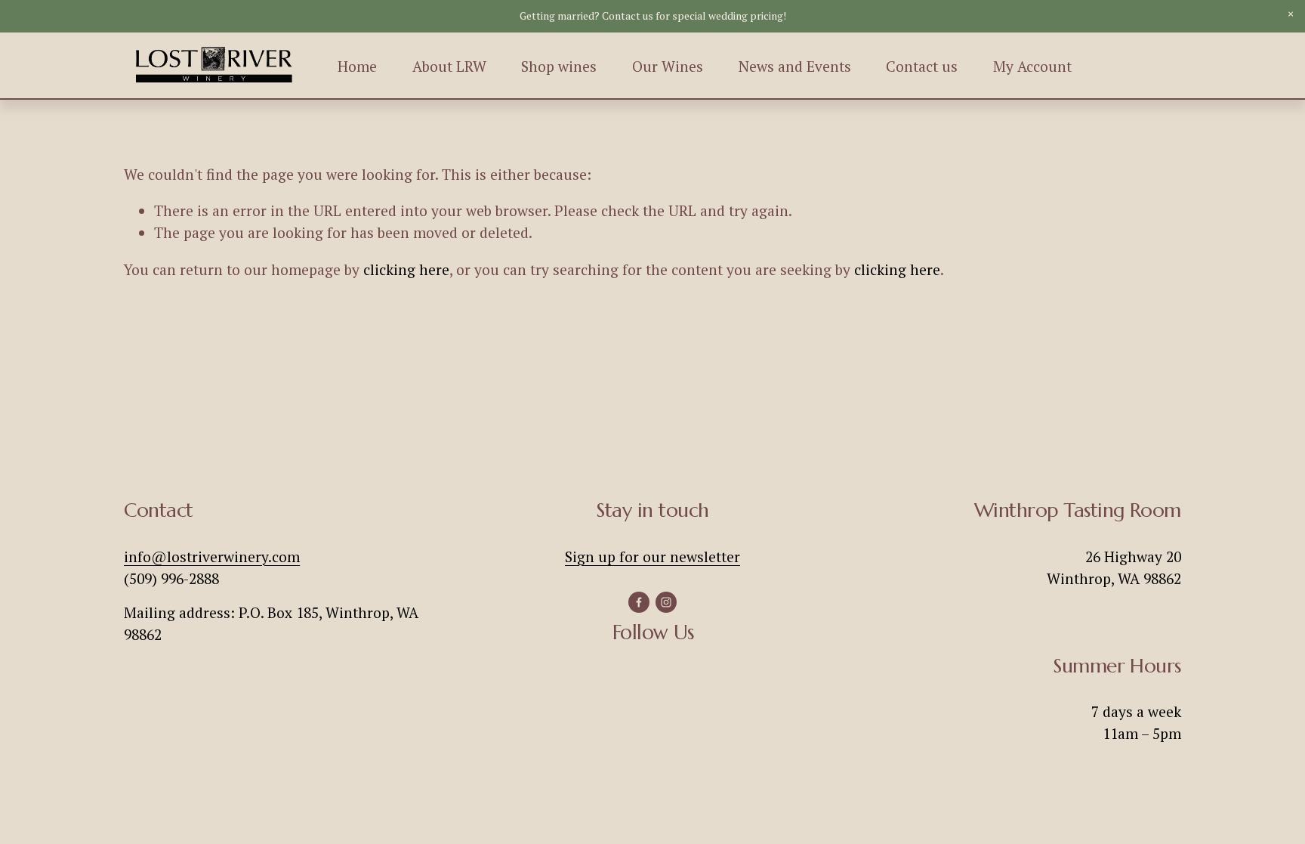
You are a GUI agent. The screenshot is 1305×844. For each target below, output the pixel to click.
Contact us (922, 66)
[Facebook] (638, 602)
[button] (1290, 14)
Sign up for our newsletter (652, 557)
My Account (1032, 66)
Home (357, 66)
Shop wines (559, 66)
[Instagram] (666, 602)
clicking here (406, 270)
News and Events (795, 66)
